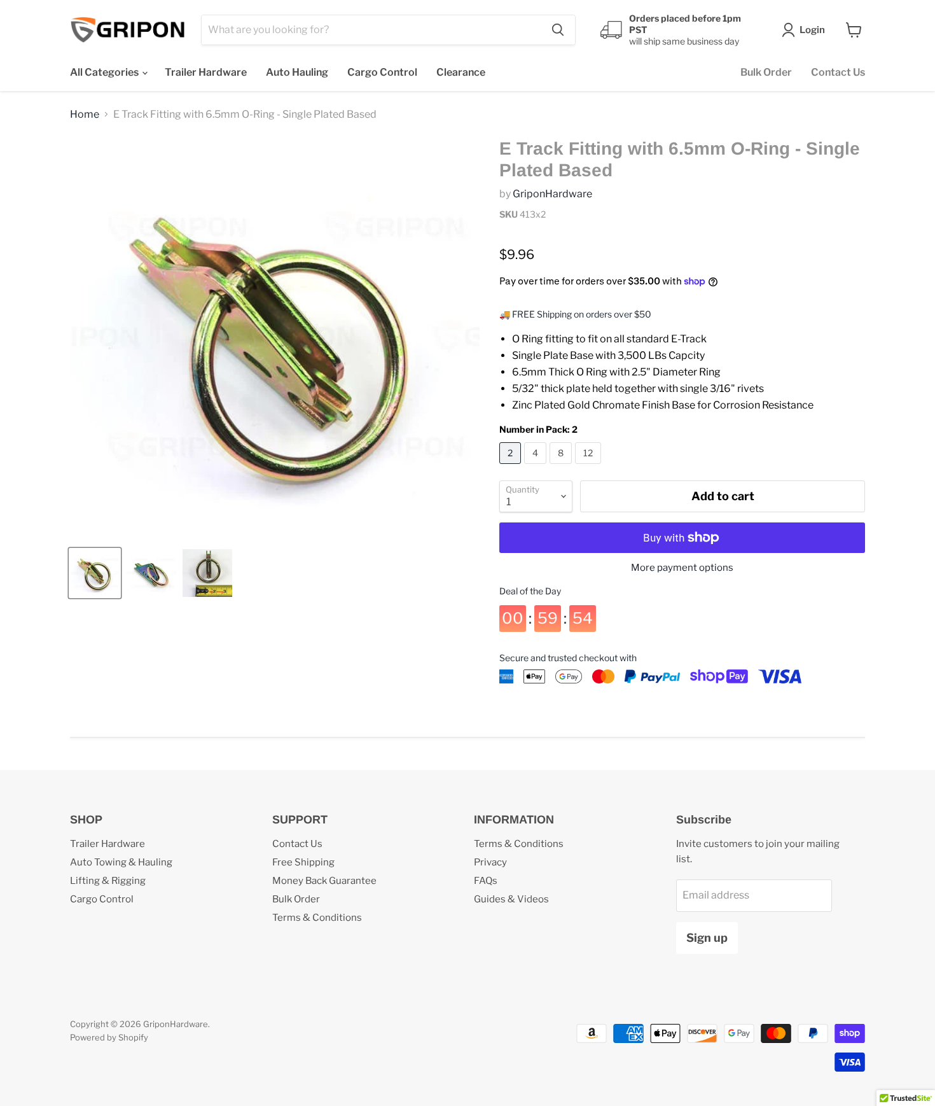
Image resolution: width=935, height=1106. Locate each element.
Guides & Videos (511, 899)
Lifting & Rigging (108, 880)
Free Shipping (303, 862)
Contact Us (838, 72)
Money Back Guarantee (324, 880)
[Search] (558, 30)
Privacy (490, 862)
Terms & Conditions (317, 917)
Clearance (460, 72)
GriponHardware (552, 194)
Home (84, 114)
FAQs (485, 880)
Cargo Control (382, 72)
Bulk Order (766, 72)
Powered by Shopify (109, 1037)
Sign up (707, 937)
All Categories (105, 72)
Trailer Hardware (206, 72)
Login (812, 30)
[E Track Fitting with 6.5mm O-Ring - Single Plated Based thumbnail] (95, 573)
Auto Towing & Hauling (121, 862)
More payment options (682, 568)
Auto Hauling (297, 72)
